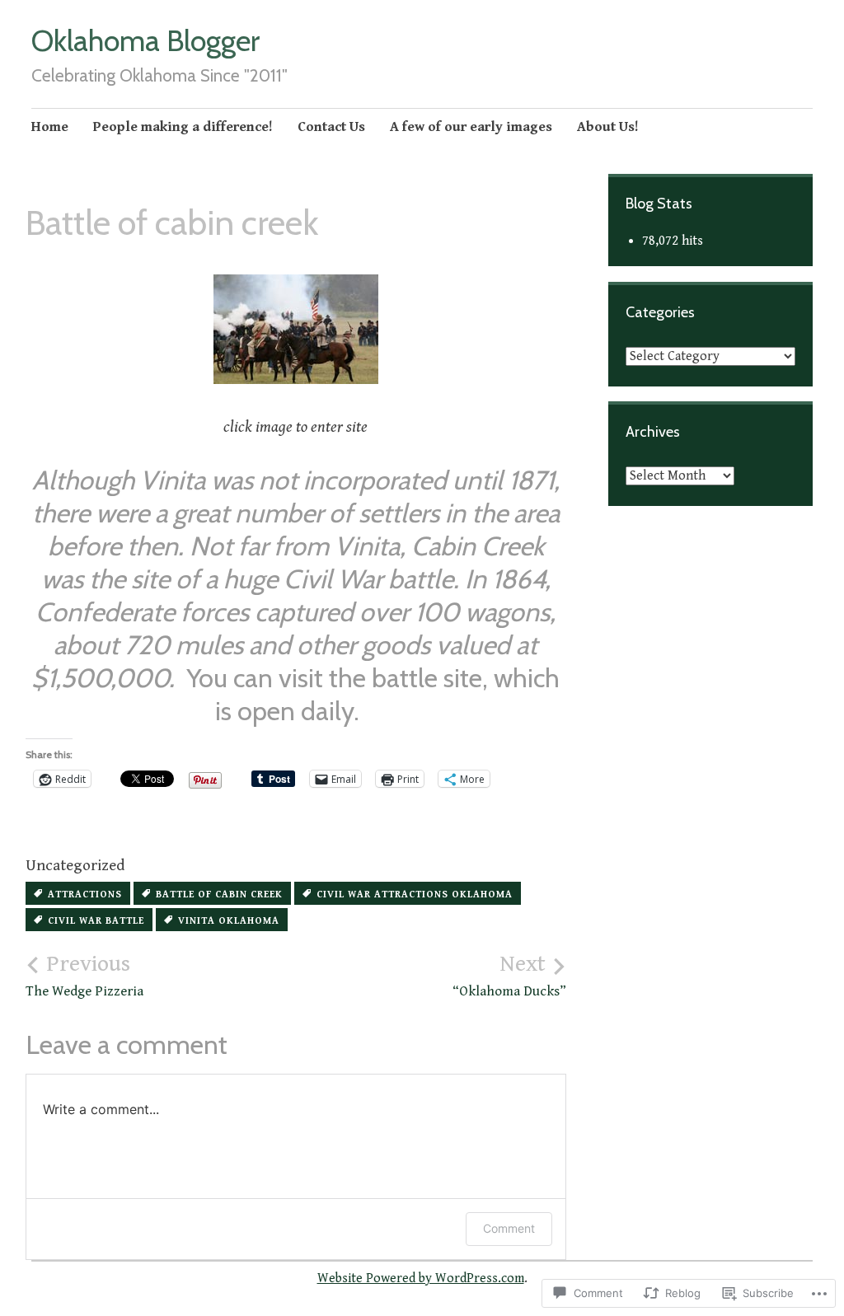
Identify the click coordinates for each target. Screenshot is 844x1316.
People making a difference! (183, 127)
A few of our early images (471, 127)
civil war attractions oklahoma (414, 894)
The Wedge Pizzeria (84, 975)
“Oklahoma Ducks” (509, 975)
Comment (509, 1228)
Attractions (85, 894)
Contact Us (331, 127)
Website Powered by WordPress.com (420, 1278)
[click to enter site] (296, 329)
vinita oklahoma (228, 921)
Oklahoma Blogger (145, 40)
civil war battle (96, 921)
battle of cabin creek (219, 894)
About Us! (608, 127)
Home (49, 127)
